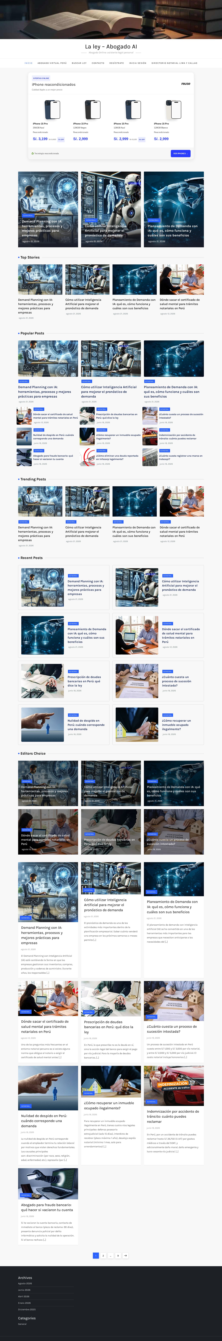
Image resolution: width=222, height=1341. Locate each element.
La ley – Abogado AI (111, 46)
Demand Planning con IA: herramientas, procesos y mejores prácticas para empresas (44, 391)
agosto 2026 (25, 1283)
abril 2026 (23, 1296)
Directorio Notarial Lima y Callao (174, 63)
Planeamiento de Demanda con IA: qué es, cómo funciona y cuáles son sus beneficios (173, 230)
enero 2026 (24, 1302)
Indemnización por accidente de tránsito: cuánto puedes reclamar (173, 1116)
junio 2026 (24, 1289)
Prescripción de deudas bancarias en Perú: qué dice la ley (84, 681)
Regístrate (116, 63)
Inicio (28, 63)
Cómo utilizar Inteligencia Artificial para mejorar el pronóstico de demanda (105, 230)
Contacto (98, 63)
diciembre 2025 (27, 1309)
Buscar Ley (79, 63)
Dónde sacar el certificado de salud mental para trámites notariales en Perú (180, 304)
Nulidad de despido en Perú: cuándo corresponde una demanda (86, 725)
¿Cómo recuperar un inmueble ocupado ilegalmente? (176, 725)
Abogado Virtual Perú (52, 63)
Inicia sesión (137, 63)
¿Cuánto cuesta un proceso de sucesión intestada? (176, 681)
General (28, 215)
